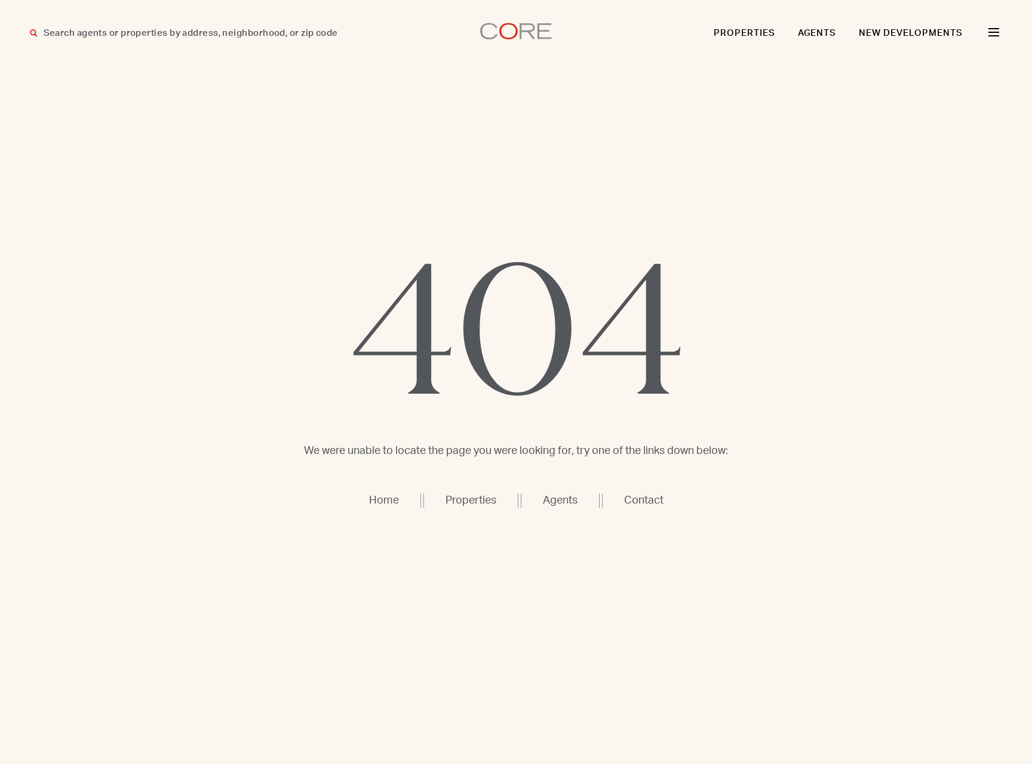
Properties (744, 33)
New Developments (911, 33)
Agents (817, 33)
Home (384, 500)
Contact (644, 500)
